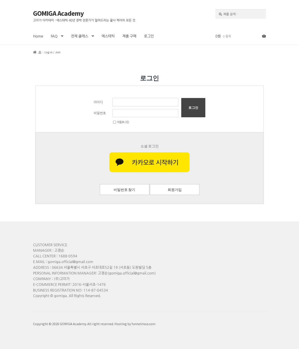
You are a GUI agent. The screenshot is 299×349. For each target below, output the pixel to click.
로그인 (149, 36)
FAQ (54, 36)
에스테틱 (108, 36)
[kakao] (149, 162)
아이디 (98, 102)
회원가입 (175, 189)
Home (38, 36)
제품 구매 (129, 36)
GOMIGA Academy (58, 13)
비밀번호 (100, 113)
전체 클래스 (79, 36)
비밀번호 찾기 (124, 189)
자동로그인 (123, 122)
